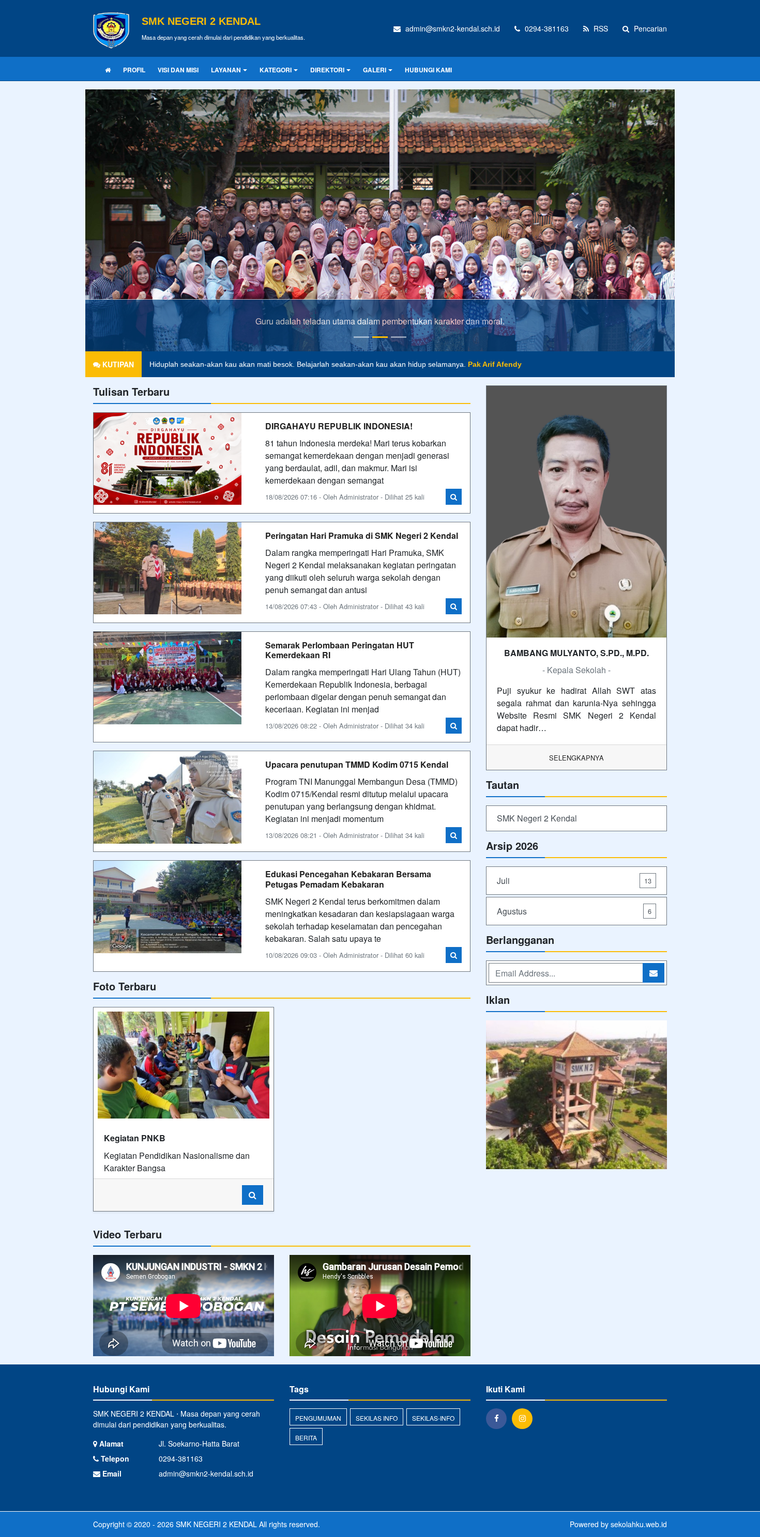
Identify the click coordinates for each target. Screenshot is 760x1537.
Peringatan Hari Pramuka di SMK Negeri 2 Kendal (361, 535)
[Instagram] (525, 1418)
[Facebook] (499, 1418)
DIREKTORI (327, 69)
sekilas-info (433, 1418)
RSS (599, 28)
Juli (574, 881)
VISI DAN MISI (178, 69)
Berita (306, 1437)
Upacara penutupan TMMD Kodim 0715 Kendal (356, 764)
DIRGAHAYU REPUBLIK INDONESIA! (339, 426)
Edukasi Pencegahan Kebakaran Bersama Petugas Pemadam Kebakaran (348, 879)
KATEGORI (276, 69)
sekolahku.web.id (639, 1524)
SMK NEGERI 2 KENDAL (215, 1524)
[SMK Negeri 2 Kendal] (576, 1095)
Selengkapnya (576, 758)
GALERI (374, 69)
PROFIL (134, 69)
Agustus (574, 911)
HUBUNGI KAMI (428, 69)
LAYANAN (226, 69)
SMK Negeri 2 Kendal (537, 818)
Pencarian (649, 28)
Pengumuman (318, 1418)
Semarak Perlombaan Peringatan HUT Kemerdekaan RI (339, 650)
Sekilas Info (377, 1418)
